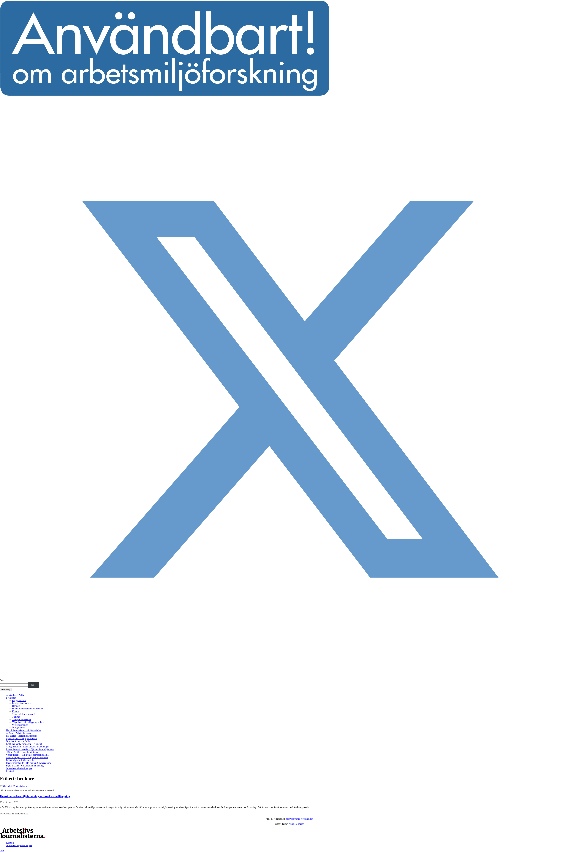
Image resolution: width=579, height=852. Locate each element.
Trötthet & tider (22, 752)
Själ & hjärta (21, 738)
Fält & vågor (20, 760)
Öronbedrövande (18, 741)
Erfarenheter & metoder (30, 749)
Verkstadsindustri (20, 725)
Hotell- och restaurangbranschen (27, 708)
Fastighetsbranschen (21, 703)
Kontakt (10, 771)
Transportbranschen (21, 719)
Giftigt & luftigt (27, 746)
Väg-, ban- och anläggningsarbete (28, 722)
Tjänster (16, 716)
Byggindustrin (19, 700)
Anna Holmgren (296, 824)
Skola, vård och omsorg (23, 714)
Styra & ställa (25, 765)
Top (2, 850)
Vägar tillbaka (27, 754)
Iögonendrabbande (28, 763)
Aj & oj (18, 733)
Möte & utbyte (27, 757)
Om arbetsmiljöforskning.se (19, 768)
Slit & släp (21, 735)
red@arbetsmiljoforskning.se (299, 818)
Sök (2, 680)
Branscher (11, 697)
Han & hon (23, 730)
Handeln (16, 706)
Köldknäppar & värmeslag (24, 744)
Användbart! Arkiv (15, 695)
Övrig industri (18, 727)
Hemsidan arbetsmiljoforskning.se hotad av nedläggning (35, 796)
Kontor (15, 711)
